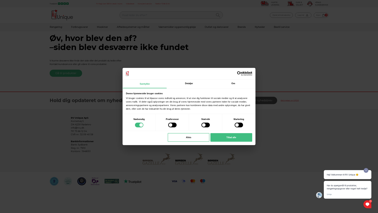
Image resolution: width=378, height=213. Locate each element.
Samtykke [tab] (145, 84)
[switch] (172, 125)
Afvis (188, 137)
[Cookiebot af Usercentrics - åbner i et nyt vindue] (239, 73)
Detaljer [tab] (189, 83)
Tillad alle (231, 137)
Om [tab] (233, 83)
